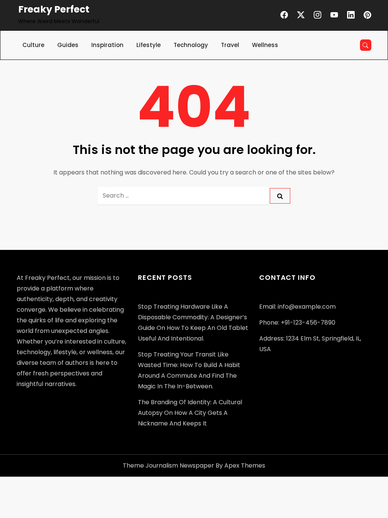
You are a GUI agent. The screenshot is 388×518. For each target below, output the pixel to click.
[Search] (280, 196)
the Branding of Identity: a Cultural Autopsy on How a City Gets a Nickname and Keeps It (190, 413)
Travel (230, 45)
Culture (33, 45)
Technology (191, 45)
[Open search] (365, 45)
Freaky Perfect (53, 9)
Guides (67, 45)
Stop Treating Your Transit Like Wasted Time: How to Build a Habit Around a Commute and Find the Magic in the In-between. (189, 370)
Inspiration (107, 45)
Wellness (265, 45)
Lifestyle (148, 45)
